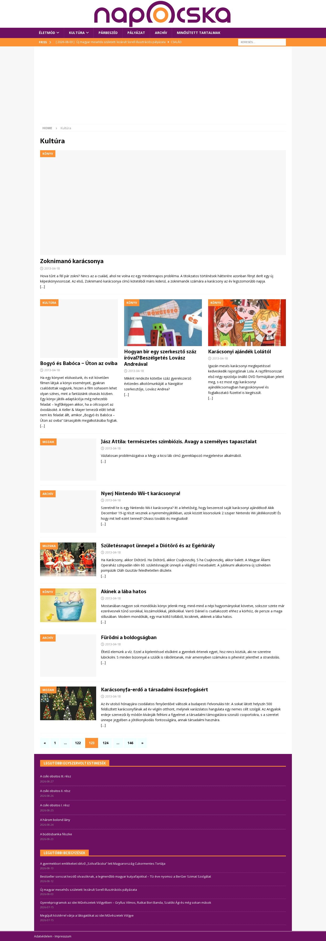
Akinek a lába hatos (123, 591)
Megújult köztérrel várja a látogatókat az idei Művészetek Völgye (87, 915)
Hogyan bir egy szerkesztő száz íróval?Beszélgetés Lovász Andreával (160, 358)
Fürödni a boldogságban (129, 637)
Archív (161, 32)
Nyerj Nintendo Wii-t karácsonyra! (140, 493)
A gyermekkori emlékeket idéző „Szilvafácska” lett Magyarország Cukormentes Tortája (102, 863)
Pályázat (136, 32)
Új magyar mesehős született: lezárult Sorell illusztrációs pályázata (88, 889)
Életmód (47, 32)
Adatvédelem (43, 936)
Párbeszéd (108, 32)
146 (130, 743)
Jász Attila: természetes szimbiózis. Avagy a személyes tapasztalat (179, 441)
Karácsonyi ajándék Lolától (239, 351)
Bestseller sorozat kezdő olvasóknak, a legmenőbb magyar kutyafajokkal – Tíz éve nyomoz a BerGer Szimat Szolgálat (125, 876)
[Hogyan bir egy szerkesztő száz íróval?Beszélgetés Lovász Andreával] (163, 322)
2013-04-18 (52, 268)
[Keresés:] (262, 41)
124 (105, 743)
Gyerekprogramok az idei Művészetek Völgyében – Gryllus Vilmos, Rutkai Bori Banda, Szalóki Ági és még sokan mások (125, 902)
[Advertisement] (163, 88)
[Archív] (68, 511)
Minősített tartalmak (198, 32)
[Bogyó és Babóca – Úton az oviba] (79, 328)
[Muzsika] (68, 559)
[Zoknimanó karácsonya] (163, 202)
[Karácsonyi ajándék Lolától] (247, 322)
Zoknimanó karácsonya (72, 261)
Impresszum (63, 936)
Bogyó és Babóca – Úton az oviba (78, 363)
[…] (42, 286)
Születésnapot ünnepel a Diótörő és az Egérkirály (158, 545)
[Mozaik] (68, 459)
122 (78, 743)
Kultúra (77, 32)
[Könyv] (68, 605)
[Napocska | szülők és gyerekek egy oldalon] (162, 14)
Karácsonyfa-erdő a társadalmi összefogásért (154, 689)
